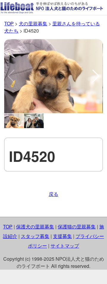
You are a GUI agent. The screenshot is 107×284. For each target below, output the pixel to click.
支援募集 (62, 236)
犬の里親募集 (33, 23)
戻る (53, 194)
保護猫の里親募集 (77, 226)
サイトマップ (65, 245)
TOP (9, 23)
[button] (96, 76)
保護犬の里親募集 (35, 226)
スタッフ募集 (35, 236)
